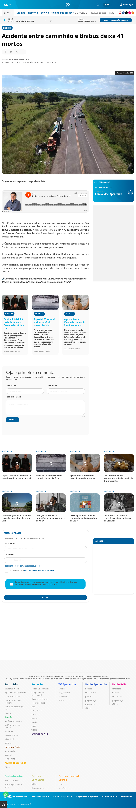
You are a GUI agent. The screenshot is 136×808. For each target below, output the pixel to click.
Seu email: (9, 554)
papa (33, 726)
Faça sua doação (82, 13)
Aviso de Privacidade (40, 796)
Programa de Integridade (87, 796)
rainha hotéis (10, 759)
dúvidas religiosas (39, 699)
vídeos (7, 767)
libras (34, 714)
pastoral (8, 755)
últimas (21, 12)
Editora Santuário (37, 778)
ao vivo (45, 12)
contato (112, 13)
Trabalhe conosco (98, 13)
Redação (37, 684)
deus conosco (37, 788)
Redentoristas (14, 776)
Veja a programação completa (115, 20)
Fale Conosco (126, 796)
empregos (116, 688)
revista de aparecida (15, 762)
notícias (8, 743)
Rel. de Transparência (62, 796)
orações (34, 722)
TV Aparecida (67, 684)
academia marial (12, 688)
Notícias (7, 28)
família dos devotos (13, 721)
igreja (34, 706)
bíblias (34, 784)
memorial (33, 12)
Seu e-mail (52, 385)
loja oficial (9, 739)
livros (60, 784)
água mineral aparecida (15, 692)
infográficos (36, 710)
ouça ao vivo (90, 692)
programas (90, 704)
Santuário (11, 684)
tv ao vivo (62, 696)
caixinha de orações (62, 12)
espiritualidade (38, 703)
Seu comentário (14, 397)
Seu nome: (10, 543)
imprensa (9, 731)
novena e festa (12, 747)
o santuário (10, 751)
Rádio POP (119, 684)
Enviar (12, 419)
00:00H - (21, 21)
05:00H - (87, 21)
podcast (88, 696)
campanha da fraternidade (37, 693)
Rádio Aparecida (96, 684)
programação (64, 692)
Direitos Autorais (109, 796)
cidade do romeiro (13, 696)
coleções (62, 788)
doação (8, 717)
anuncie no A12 (39, 733)
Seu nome (11, 385)
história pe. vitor (12, 780)
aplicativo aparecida (40, 688)
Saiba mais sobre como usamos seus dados (23, 566)
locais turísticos (11, 735)
